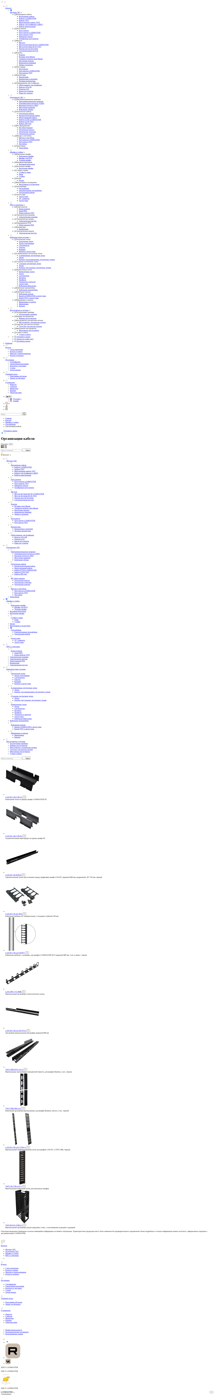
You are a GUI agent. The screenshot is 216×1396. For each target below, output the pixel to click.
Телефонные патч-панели (28, 39)
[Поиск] (24, 414)
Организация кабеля (27, 192)
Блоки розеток (24, 209)
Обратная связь (11, 1322)
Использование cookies (14, 1334)
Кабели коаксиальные (27, 26)
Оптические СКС (16, 97)
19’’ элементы (24, 199)
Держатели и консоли (27, 282)
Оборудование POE (26, 225)
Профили (22, 280)
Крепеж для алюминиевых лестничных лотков (37, 260)
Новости (8, 1314)
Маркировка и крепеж (27, 302)
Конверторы (23, 229)
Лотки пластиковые (26, 243)
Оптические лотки (26, 241)
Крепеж (22, 306)
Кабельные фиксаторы (27, 286)
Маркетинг (9, 1318)
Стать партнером (11, 1268)
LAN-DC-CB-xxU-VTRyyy (15, 1147)
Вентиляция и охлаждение (29, 184)
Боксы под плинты (26, 91)
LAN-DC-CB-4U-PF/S (14, 914)
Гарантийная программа (14, 1286)
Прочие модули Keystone (28, 49)
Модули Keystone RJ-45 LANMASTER (34, 45)
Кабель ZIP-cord (25, 124)
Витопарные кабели (26, 16)
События (8, 1316)
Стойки (22, 176)
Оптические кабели (26, 114)
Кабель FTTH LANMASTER (30, 120)
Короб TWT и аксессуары (29, 298)
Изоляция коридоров (27, 164)
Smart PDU (23, 211)
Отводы (22, 247)
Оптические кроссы (26, 130)
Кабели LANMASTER (27, 18)
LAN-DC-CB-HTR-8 (13, 875)
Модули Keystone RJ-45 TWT (30, 47)
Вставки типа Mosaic (27, 57)
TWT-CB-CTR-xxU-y (13, 1186)
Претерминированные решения (31, 101)
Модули (22, 43)
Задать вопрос (10, 1292)
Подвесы (22, 278)
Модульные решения (27, 107)
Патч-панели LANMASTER (29, 33)
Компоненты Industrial (27, 63)
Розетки (22, 55)
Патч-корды (23, 69)
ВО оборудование (26, 128)
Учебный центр (11, 374)
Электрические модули (28, 233)
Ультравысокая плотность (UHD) (31, 103)
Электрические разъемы (28, 217)
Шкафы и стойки (16, 152)
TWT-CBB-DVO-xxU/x (14, 1070)
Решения (8, 343)
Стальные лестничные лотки (30, 264)
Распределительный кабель (29, 116)
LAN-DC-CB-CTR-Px (13, 836)
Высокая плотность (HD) (28, 105)
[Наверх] (211, 1392)
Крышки (22, 249)
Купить (8, 347)
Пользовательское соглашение (17, 1332)
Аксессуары (23, 197)
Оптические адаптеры (27, 132)
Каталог (8, 8)
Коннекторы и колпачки (28, 79)
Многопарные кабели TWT (29, 22)
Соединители (24, 245)
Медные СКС (15, 12)
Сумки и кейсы (25, 334)
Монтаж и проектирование (15, 1272)
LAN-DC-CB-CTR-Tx (14, 797)
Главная (8, 418)
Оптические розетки (27, 134)
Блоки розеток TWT (26, 213)
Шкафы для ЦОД (25, 158)
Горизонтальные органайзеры (30, 190)
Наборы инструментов (27, 318)
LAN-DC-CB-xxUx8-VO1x (15, 1031)
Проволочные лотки (27, 272)
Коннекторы (23, 77)
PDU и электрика (16, 205)
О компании (10, 382)
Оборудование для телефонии (30, 85)
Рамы (21, 174)
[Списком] (5, 447)
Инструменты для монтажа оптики (32, 322)
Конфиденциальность (13, 1330)
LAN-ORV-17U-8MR (13, 992)
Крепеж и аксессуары (27, 251)
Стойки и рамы (25, 172)
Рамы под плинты (26, 93)
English (16, 401)
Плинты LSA (24, 89)
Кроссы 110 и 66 (25, 87)
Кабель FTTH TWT (26, 122)
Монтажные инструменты (29, 330)
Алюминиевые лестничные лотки (32, 255)
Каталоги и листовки (13, 1288)
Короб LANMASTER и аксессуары (32, 296)
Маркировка (23, 304)
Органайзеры (24, 188)
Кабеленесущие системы (19, 237)
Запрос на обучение (12, 1304)
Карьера (8, 1320)
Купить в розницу (12, 1274)
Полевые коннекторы (27, 81)
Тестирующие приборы (28, 314)
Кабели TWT (24, 20)
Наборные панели (26, 37)
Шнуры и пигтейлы (26, 138)
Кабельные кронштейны (28, 290)
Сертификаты (10, 1284)
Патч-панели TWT (26, 35)
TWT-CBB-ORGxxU (13, 1108)
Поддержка (9, 360)
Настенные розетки (26, 61)
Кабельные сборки (26, 109)
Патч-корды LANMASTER (29, 71)
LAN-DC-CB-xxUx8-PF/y (15, 953)
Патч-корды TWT (25, 73)
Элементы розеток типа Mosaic (31, 59)
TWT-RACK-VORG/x (14, 1225)
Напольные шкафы (26, 156)
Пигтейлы (23, 144)
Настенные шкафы (26, 168)
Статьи (8, 1290)
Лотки (21, 258)
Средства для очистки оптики (30, 326)
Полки (21, 180)
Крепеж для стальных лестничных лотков (35, 268)
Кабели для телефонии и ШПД (31, 24)
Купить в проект (11, 1270)
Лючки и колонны (26, 65)
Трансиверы (23, 148)
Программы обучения (13, 1302)
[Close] (14, 1392)
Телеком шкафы (25, 160)
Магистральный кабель (28, 118)
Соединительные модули (28, 51)
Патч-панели (24, 31)
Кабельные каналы (26, 294)
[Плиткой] (2, 447)
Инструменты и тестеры (19, 310)
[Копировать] (24, 797)
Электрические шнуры (27, 221)
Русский (17, 399)
